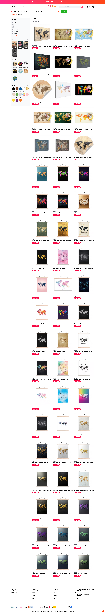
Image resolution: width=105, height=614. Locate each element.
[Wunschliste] (90, 7)
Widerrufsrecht (69, 611)
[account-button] (87, 7)
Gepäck (33, 595)
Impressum (65, 611)
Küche (33, 592)
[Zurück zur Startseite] (11, 11)
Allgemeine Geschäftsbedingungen (57, 611)
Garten (33, 593)
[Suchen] (82, 7)
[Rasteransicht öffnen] (93, 21)
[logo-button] (69, 607)
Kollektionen (15, 6)
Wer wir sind (13, 589)
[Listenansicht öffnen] (90, 21)
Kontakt (74, 611)
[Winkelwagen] (93, 7)
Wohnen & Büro (35, 590)
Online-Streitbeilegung (33, 611)
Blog (12, 593)
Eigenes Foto (22, 6)
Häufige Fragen (14, 592)
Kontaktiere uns (14, 590)
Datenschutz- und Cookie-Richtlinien (44, 611)
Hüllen (33, 596)
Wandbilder (34, 589)
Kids (33, 598)
